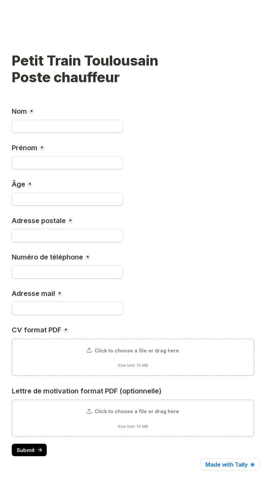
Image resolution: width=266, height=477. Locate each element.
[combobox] (67, 272)
